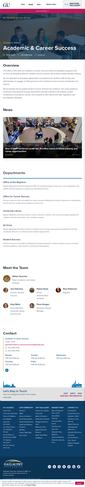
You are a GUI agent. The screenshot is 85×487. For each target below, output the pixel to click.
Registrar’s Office (73, 416)
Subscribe (55, 429)
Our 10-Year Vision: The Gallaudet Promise (9, 429)
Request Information (71, 396)
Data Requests (56, 426)
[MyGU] (49, 466)
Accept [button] (79, 483)
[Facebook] (69, 466)
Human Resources (74, 413)
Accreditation (7, 419)
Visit (23, 4)
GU (4, 17)
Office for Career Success (16, 196)
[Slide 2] (77, 154)
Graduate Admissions (74, 432)
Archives (7, 225)
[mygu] (6, 370)
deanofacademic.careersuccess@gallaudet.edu (24, 344)
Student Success (11, 239)
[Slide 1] (75, 154)
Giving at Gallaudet (58, 437)
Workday (22, 430)
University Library (12, 211)
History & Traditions (9, 416)
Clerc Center (72, 440)
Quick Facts (7, 411)
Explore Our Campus (42, 411)
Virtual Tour (39, 413)
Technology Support (25, 419)
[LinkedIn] (73, 466)
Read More (9, 155)
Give (39, 4)
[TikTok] (78, 466)
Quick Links (51, 4)
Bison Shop (23, 435)
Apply (31, 4)
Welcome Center (40, 427)
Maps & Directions (41, 416)
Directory (22, 411)
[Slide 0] (73, 154)
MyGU (21, 413)
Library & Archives (25, 416)
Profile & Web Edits (25, 433)
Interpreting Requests (26, 422)
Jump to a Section (41, 11)
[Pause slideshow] (79, 155)
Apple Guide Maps (41, 435)
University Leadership (10, 413)
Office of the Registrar (14, 182)
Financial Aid (72, 411)
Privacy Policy (31, 485)
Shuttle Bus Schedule (42, 419)
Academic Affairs (11, 42)
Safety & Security (73, 424)
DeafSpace (38, 438)
